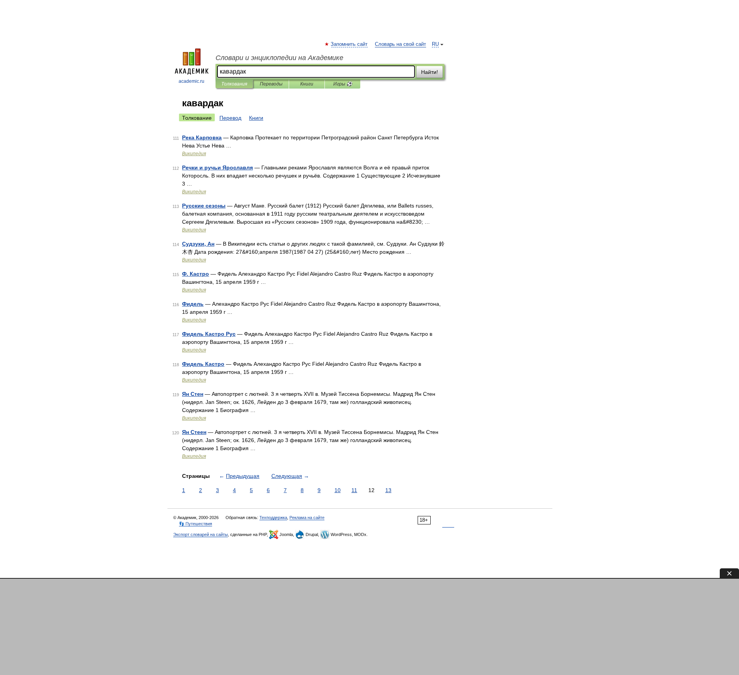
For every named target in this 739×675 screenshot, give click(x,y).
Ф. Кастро (195, 274)
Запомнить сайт (349, 44)
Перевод (230, 118)
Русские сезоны (204, 206)
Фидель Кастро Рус (209, 334)
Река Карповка (202, 137)
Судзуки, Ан (198, 244)
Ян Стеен (194, 432)
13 (388, 490)
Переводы (271, 84)
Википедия (194, 153)
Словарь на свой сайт (400, 44)
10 (337, 490)
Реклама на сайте (306, 517)
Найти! (429, 72)
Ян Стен (192, 394)
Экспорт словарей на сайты (200, 534)
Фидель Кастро (203, 364)
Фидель (193, 304)
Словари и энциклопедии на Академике (279, 58)
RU (435, 44)
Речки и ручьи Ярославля (217, 167)
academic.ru (191, 81)
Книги (306, 84)
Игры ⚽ (342, 84)
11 (354, 490)
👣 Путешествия (195, 523)
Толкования (234, 84)
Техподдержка (273, 517)
